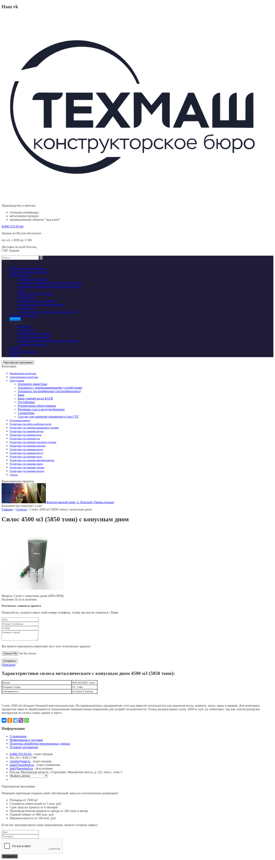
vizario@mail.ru (20, 761)
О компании (26, 330)
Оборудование (17, 380)
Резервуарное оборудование (37, 405)
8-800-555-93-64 (12, 226)
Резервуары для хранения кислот (26, 449)
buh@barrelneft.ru (21, 768)
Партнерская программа (18, 362)
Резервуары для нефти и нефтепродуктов (30, 424)
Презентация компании (34, 337)
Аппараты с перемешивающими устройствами (50, 387)
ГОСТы (15, 348)
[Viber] (21, 720)
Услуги (14, 355)
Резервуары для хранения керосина (27, 445)
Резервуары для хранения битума (26, 431)
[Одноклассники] (9, 720)
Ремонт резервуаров (23, 351)
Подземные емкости (20, 420)
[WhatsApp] (26, 720)
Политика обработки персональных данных (48, 340)
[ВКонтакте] (4, 720)
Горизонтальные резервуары (24, 377)
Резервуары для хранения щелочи (27, 471)
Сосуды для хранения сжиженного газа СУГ (48, 416)
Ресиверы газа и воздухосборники (41, 409)
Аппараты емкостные (32, 384)
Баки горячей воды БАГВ (35, 398)
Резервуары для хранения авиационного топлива (34, 427)
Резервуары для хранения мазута (26, 453)
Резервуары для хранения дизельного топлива (33, 442)
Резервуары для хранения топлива (27, 467)
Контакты (24, 326)
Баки (21, 395)
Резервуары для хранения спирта (26, 463)
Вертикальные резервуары (23, 373)
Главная (7, 509)
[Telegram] (15, 720)
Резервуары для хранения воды (25, 435)
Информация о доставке (34, 333)
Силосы (14, 474)
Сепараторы (26, 413)
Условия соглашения (32, 344)
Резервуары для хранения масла (26, 456)
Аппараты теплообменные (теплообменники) (49, 391)
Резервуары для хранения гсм (25, 438)
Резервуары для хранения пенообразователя (32, 460)
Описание (9, 664)
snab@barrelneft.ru (22, 765)
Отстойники (26, 402)
